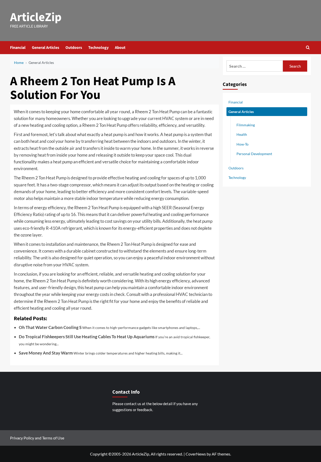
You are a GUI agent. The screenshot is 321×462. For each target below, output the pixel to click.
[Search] (308, 47)
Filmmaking (245, 125)
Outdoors (73, 47)
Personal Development (254, 153)
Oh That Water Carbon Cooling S (50, 327)
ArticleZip (36, 17)
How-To (242, 144)
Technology (98, 47)
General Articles (45, 47)
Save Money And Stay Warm (46, 353)
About (120, 47)
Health (241, 134)
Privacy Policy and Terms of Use (37, 437)
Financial (18, 47)
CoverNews (196, 453)
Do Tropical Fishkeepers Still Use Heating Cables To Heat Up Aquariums (86, 336)
